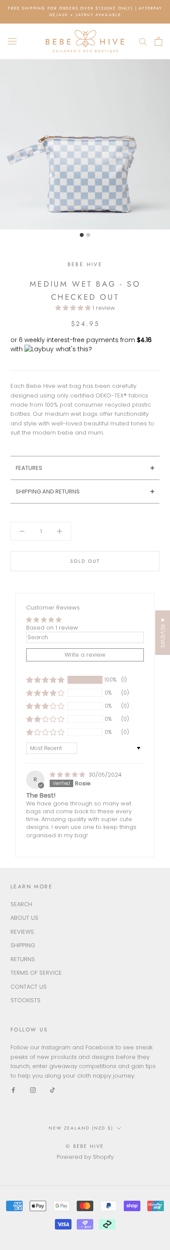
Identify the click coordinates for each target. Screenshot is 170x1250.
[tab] (85, 467)
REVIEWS (22, 932)
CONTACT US (28, 987)
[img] (68, 775)
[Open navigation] (12, 41)
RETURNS (22, 959)
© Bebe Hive (85, 1146)
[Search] (143, 41)
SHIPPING (22, 945)
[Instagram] (33, 1089)
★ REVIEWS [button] (163, 632)
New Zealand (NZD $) (81, 1128)
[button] (73, 308)
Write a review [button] (85, 655)
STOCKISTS (25, 1000)
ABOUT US (24, 918)
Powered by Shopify (85, 1157)
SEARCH (21, 904)
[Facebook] (13, 1089)
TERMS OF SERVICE (36, 973)
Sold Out (85, 561)
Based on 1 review (52, 627)
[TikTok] (52, 1089)
